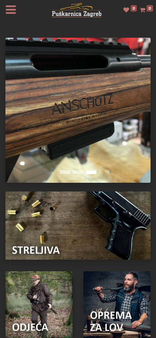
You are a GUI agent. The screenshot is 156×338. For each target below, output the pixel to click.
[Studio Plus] (77, 9)
